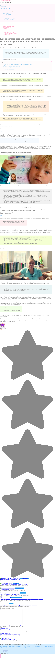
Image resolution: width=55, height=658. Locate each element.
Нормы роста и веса (9, 18)
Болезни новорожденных (11, 33)
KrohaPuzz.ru (5, 8)
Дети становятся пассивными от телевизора (10, 634)
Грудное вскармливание (8, 26)
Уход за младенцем (7, 27)
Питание (5, 28)
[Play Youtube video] (26, 169)
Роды (4, 25)
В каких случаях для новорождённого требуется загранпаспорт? (17, 64)
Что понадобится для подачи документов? (12, 66)
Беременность (6, 23)
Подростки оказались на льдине (7, 639)
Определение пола (9, 16)
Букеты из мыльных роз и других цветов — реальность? (13, 625)
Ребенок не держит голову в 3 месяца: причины (11, 579)
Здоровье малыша (7, 29)
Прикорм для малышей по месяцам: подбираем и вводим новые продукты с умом (18, 605)
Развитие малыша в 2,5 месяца (7, 589)
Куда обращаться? (7, 67)
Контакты (5, 651)
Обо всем (7, 34)
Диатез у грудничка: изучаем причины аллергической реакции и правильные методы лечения (21, 599)
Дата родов (7, 15)
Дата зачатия (8, 14)
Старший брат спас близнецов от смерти (9, 629)
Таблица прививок (9, 19)
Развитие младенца (9, 32)
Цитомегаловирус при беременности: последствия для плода (14, 584)
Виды (4, 65)
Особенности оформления (9, 69)
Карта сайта (5, 650)
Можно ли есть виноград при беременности (10, 594)
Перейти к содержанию (5, 0)
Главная (2, 35)
